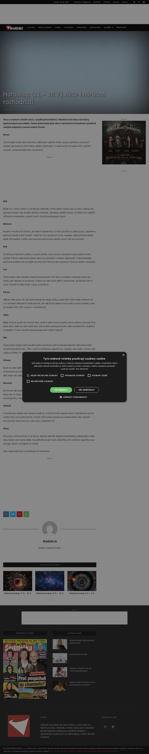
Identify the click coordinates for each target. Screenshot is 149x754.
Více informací (82, 369)
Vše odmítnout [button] (86, 390)
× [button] (123, 355)
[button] (74, 397)
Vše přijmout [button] (61, 390)
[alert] (74, 377)
